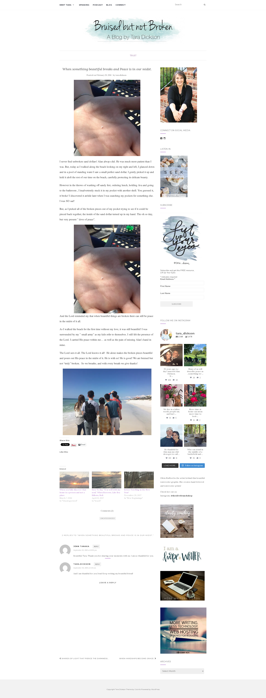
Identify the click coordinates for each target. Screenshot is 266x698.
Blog (109, 5)
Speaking (84, 5)
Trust (133, 55)
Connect (121, 5)
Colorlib (138, 689)
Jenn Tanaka (81, 546)
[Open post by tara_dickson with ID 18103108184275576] (195, 435)
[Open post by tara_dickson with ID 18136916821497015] (171, 395)
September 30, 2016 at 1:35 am (84, 568)
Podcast (98, 5)
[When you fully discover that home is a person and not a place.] (74, 480)
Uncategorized (107, 518)
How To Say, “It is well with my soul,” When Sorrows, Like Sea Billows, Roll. (106, 492)
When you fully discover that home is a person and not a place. (73, 492)
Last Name (165, 293)
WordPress (155, 689)
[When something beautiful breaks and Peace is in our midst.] (107, 118)
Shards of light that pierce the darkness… (85, 658)
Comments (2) (107, 511)
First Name (165, 286)
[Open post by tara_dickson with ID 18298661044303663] (195, 395)
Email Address (167, 279)
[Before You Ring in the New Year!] (139, 480)
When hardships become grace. (137, 658)
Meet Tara (65, 5)
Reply (96, 546)
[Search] (204, 5)
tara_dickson (171, 346)
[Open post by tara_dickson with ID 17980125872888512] (171, 355)
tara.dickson (121, 75)
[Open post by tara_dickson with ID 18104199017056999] (195, 355)
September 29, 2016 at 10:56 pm (85, 550)
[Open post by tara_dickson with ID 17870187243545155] (171, 435)
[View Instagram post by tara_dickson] (180, 363)
